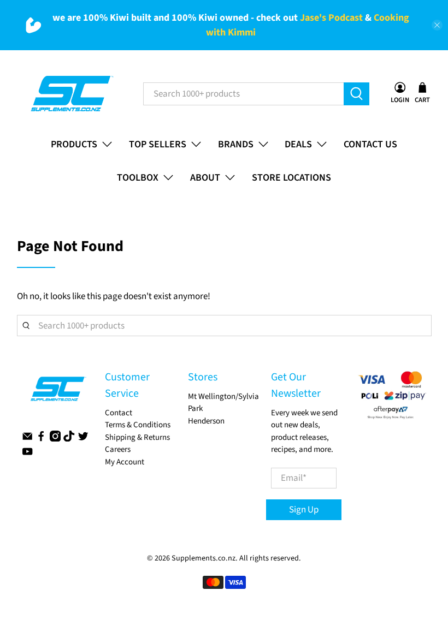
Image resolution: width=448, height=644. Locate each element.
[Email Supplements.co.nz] (27, 439)
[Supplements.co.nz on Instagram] (55, 439)
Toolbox (137, 177)
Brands (236, 144)
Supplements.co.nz (203, 558)
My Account (124, 462)
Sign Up (304, 509)
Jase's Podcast (331, 18)
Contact (118, 413)
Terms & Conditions (137, 425)
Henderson (206, 421)
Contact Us (370, 144)
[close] (437, 25)
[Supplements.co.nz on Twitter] (83, 439)
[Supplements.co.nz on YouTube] (27, 454)
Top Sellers (157, 144)
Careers (118, 449)
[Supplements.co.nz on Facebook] (41, 439)
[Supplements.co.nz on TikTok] (68, 439)
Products (74, 144)
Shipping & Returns (137, 437)
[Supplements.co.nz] (71, 93)
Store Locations (291, 177)
